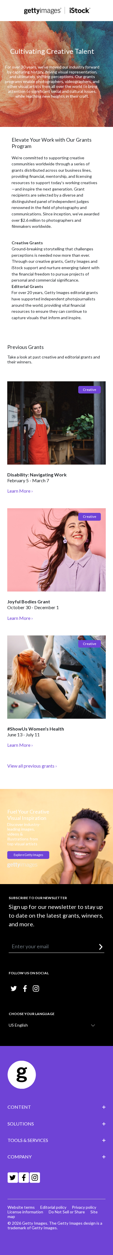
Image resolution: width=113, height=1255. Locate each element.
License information (25, 1211)
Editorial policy (53, 1207)
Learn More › (20, 491)
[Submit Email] (100, 947)
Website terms (21, 1207)
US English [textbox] (18, 1025)
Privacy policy (84, 1207)
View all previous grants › (32, 765)
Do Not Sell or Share (67, 1211)
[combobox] (54, 1025)
